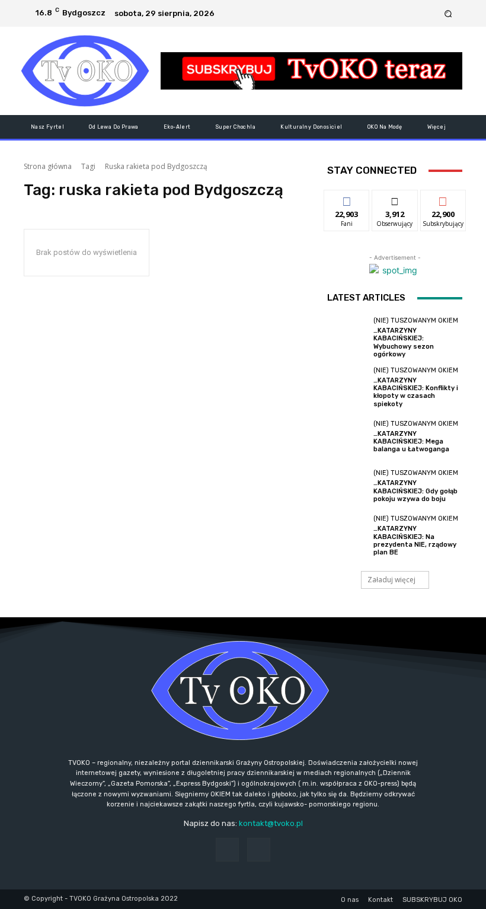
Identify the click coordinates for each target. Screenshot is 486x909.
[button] (448, 13)
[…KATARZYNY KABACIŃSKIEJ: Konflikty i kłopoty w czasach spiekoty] (347, 387)
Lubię (346, 198)
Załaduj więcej (391, 580)
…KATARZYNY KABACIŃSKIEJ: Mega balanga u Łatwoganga (411, 441)
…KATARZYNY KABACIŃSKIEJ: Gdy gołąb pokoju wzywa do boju (415, 490)
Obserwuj (395, 198)
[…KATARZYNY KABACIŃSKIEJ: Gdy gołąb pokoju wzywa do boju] (347, 486)
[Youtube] (430, 14)
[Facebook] (415, 14)
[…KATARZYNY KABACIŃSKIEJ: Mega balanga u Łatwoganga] (347, 437)
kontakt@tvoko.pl (271, 823)
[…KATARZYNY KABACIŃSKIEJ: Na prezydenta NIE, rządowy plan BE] (347, 535)
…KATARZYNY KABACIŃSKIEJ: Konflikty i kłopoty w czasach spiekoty (415, 392)
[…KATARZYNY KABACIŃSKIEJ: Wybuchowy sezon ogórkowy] (347, 337)
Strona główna (48, 166)
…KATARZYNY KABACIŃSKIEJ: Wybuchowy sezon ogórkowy (403, 342)
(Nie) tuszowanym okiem (415, 320)
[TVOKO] (85, 71)
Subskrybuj (443, 198)
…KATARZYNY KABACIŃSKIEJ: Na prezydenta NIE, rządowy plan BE (414, 540)
